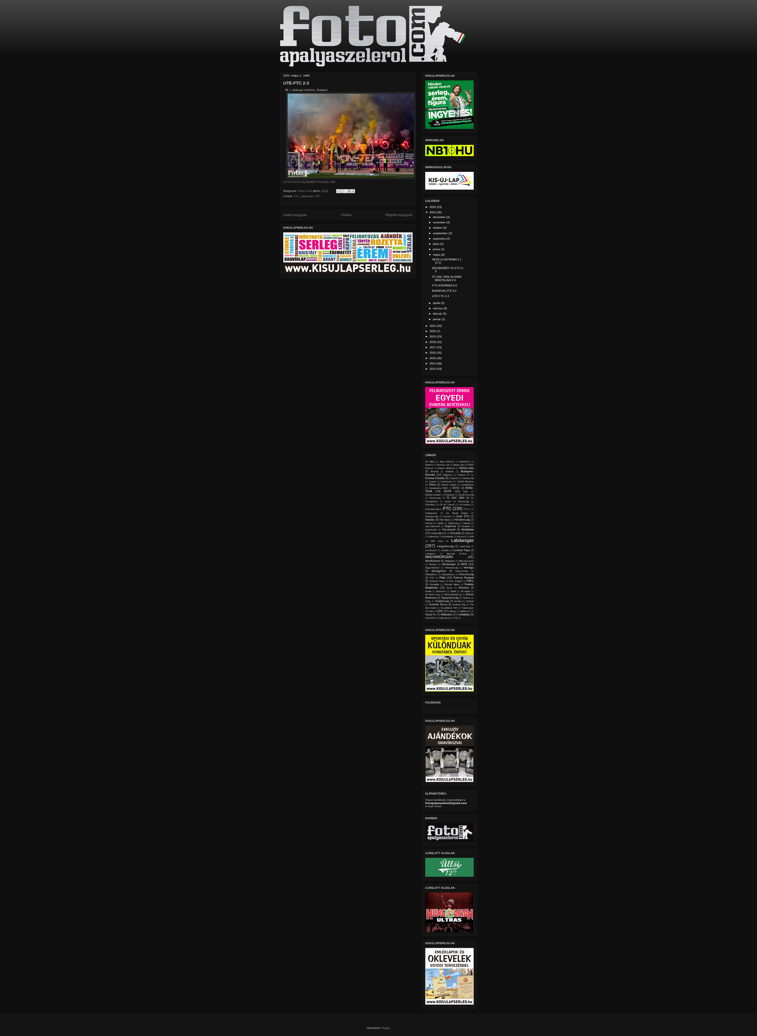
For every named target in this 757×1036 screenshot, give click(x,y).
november (439, 222)
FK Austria (465, 504)
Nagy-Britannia (432, 567)
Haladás (429, 519)
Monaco (433, 564)
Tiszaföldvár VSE (448, 608)
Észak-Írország (466, 495)
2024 (433, 207)
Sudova (466, 598)
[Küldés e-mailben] (338, 191)
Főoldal (346, 215)
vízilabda (463, 614)
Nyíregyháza (439, 571)
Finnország (463, 501)
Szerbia (457, 601)
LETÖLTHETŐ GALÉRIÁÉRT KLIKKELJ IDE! (309, 182)
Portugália (434, 584)
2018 (433, 342)
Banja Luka (458, 465)
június (437, 249)
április (437, 303)
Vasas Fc (430, 614)
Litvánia (444, 550)
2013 (433, 368)
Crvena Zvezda (434, 478)
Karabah (466, 526)
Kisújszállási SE (439, 533)
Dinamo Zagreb (449, 485)
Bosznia (434, 471)
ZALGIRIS (430, 618)
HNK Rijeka (444, 520)
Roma (449, 588)
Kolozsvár (433, 536)
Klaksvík (469, 533)
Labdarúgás (306, 196)
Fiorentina (430, 504)
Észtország (435, 498)
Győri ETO (462, 516)
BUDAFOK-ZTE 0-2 (444, 290)
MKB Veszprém (466, 561)
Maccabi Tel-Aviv (457, 553)
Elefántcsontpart (433, 495)
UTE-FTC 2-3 (440, 296)
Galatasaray (431, 513)
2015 (433, 358)
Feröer (448, 501)
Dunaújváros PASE (438, 488)
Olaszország (461, 571)
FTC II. (467, 509)
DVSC (456, 488)
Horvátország (462, 519)
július (436, 243)
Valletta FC (465, 611)
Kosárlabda (447, 536)
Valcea (452, 611)
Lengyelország (445, 546)
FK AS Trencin (447, 504)
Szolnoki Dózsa (438, 604)
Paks (442, 577)
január (437, 319)
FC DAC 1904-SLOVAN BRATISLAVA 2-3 (446, 278)
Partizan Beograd (463, 577)
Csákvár (454, 478)
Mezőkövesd (432, 561)
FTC (296, 196)
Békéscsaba (467, 468)
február (438, 313)
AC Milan (429, 461)
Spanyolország (449, 597)
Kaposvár (450, 526)
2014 (433, 363)
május (437, 254)
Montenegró (449, 564)
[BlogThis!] (342, 191)
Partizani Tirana (437, 581)
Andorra (429, 465)
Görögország (431, 516)
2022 (433, 325)
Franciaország (432, 509)
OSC (432, 578)
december (439, 217)
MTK (464, 564)
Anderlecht (464, 461)
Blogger (385, 1028)
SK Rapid (465, 591)
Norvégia (469, 567)
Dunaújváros (467, 485)
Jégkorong (453, 523)
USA (431, 611)
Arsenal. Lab (443, 465)
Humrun (429, 523)
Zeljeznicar (444, 618)
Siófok (453, 591)
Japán (440, 523)
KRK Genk (437, 541)
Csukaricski (446, 481)
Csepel (432, 481)
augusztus (440, 238)
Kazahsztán (431, 529)
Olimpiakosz (431, 574)
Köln (472, 536)
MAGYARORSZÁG (439, 557)
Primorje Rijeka (451, 584)
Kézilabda (467, 529)
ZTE (455, 618)
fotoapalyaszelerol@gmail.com (446, 803)
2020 (433, 331)
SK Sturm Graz (432, 594)
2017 (433, 347)
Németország (451, 567)
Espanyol (449, 495)
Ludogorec (430, 553)
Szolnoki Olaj (458, 604)
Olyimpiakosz (448, 574)
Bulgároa (447, 475)
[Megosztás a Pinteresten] (353, 191)
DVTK (447, 491)
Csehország (468, 478)
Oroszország (466, 574)
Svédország (442, 601)
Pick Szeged (455, 581)
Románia (464, 587)
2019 (433, 336)
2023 (433, 212)
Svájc (428, 601)
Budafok (450, 471)
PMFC (470, 581)
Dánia (432, 484)
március (438, 308)
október (438, 227)
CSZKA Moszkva (465, 481)
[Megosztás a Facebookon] (349, 191)
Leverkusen (431, 550)
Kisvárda (456, 533)
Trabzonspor (467, 608)
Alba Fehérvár (447, 461)
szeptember (440, 233)
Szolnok (470, 601)
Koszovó (461, 536)
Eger (465, 491)
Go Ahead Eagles (457, 513)
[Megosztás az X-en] (346, 191)
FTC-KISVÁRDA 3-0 (444, 285)
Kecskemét (448, 529)
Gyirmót (447, 516)
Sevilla (428, 591)
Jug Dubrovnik (432, 526)
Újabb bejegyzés (295, 215)
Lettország (465, 546)
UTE (317, 196)
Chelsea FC (463, 475)
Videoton (446, 614)
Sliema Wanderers (453, 594)
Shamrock (441, 591)
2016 (433, 352)
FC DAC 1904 (455, 498)
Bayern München (446, 468)
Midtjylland (450, 561)
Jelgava (466, 523)
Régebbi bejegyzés (399, 215)
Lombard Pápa (461, 550)
